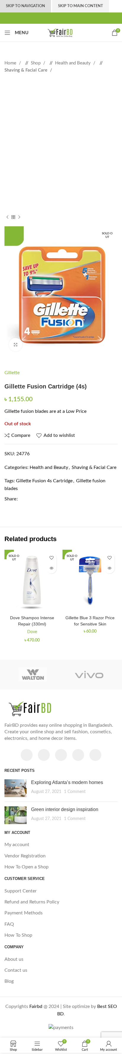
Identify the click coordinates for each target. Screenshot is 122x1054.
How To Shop (18, 935)
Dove (32, 632)
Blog (9, 981)
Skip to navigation (25, 6)
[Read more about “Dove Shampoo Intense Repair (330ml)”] (51, 568)
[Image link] (34, 708)
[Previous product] (7, 217)
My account (16, 844)
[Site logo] (61, 32)
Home (10, 63)
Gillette (12, 372)
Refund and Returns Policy (31, 902)
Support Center (20, 891)
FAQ (9, 924)
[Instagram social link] (61, 755)
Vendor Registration (25, 856)
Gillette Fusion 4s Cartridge (44, 480)
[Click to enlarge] (15, 344)
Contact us (15, 970)
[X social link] (55, 18)
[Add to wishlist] (51, 558)
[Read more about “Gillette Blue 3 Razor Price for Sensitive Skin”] (109, 568)
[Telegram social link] (74, 18)
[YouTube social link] (78, 755)
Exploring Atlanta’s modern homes (67, 782)
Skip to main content (80, 6)
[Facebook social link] (48, 18)
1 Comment (75, 791)
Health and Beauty (73, 63)
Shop (36, 63)
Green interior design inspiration (64, 809)
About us (13, 959)
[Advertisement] (61, 144)
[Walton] (32, 674)
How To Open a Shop (26, 867)
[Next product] (19, 217)
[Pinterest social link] (61, 18)
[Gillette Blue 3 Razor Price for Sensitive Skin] (90, 581)
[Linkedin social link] (67, 18)
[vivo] (89, 674)
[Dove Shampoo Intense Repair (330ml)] (32, 581)
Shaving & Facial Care (26, 70)
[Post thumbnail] (15, 788)
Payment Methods (23, 913)
